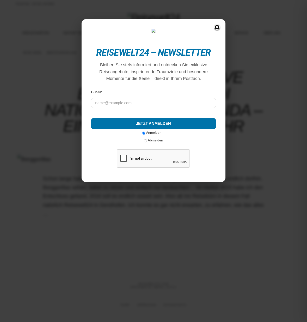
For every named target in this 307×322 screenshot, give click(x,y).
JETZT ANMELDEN (153, 124)
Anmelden (153, 132)
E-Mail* (96, 92)
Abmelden (155, 140)
